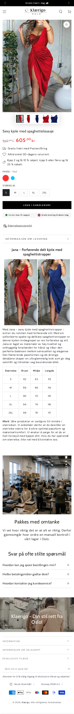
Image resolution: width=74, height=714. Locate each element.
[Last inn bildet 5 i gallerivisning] (54, 119)
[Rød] (6, 178)
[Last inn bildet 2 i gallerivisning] (28, 119)
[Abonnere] (69, 669)
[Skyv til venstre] (5, 3)
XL (33, 192)
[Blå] (13, 178)
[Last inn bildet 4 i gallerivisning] (45, 119)
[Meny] (4, 12)
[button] (60, 12)
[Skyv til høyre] (68, 3)
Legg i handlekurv (37, 205)
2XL (44, 192)
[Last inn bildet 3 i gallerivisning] (37, 119)
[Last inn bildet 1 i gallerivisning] (20, 119)
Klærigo (26, 702)
